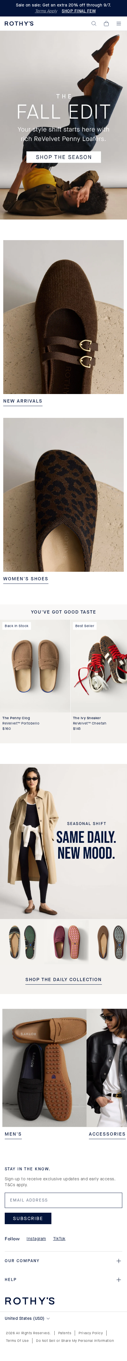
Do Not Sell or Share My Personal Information (75, 1340)
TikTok (59, 1239)
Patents (64, 1333)
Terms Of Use (17, 1340)
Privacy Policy (91, 1333)
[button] (94, 23)
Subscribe (28, 1218)
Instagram (36, 1239)
